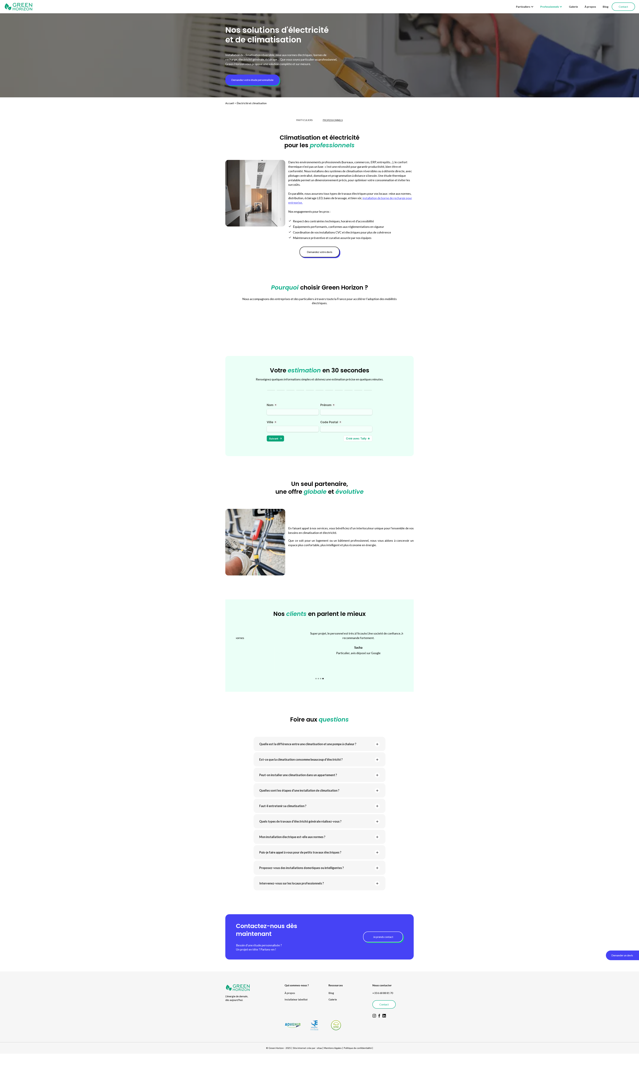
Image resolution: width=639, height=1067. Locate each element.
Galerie (573, 6)
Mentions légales (333, 1048)
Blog (605, 6)
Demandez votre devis (319, 251)
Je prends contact (383, 936)
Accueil (229, 103)
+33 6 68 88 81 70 (382, 992)
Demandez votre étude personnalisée (252, 79)
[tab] (304, 120)
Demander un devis (622, 955)
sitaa (319, 1048)
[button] (525, 6)
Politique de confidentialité (358, 1048)
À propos (590, 6)
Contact (623, 6)
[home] (18, 6)
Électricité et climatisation (252, 103)
